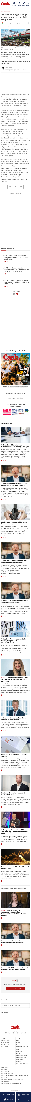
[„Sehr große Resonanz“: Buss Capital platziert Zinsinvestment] (15, 708)
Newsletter (19, 1059)
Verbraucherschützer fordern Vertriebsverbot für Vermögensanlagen (15, 446)
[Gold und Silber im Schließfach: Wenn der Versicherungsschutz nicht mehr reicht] (15, 667)
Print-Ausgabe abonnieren (15, 398)
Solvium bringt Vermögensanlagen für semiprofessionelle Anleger (14, 601)
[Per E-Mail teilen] (21, 187)
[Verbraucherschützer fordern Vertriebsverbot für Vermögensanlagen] (15, 435)
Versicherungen (5, 1040)
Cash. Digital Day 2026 (7, 1073)
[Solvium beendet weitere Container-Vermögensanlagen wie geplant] (15, 550)
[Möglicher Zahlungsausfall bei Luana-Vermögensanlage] (15, 512)
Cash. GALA (4, 1077)
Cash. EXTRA (4, 1069)
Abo (17, 1040)
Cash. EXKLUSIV (5, 1071)
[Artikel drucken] (15, 187)
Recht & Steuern (5, 1052)
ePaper (18, 1042)
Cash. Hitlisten (5, 1081)
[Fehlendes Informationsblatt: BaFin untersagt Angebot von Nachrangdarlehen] (15, 629)
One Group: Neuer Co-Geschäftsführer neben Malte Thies (14, 794)
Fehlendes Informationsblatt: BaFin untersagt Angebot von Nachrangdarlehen (13, 640)
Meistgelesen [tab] (11, 249)
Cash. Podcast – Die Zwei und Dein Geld (11, 1083)
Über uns (18, 1061)
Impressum (19, 1051)
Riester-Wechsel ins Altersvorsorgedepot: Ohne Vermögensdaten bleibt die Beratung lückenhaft (14, 912)
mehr (8, 261)
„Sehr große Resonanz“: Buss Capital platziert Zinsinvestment (14, 719)
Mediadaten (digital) (22, 1055)
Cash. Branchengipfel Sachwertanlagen (12, 1079)
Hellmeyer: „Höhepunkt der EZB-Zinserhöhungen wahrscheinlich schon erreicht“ (15, 831)
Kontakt (18, 1053)
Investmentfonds (6, 1044)
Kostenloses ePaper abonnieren (15, 393)
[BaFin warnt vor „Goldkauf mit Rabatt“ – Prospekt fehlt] (15, 857)
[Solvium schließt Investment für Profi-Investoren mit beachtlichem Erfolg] (15, 473)
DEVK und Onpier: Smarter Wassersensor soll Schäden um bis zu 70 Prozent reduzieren (16, 269)
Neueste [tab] (3, 249)
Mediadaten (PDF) (21, 1057)
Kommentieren (15, 193)
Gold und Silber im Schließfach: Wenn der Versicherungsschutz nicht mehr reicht (14, 679)
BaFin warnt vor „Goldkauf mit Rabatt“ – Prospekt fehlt (15, 868)
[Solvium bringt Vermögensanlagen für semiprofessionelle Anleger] (15, 590)
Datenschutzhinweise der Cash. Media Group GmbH (22, 1048)
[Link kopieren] (9, 187)
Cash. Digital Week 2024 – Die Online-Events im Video (15, 1075)
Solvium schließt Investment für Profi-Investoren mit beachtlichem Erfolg (14, 484)
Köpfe (2, 1054)
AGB (17, 1044)
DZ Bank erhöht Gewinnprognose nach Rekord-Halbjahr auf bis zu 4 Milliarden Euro (16, 282)
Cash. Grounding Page (22, 1063)
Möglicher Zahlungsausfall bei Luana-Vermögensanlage (14, 523)
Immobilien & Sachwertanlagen (6, 1047)
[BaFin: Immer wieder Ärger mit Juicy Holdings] (15, 744)
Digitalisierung (5, 1050)
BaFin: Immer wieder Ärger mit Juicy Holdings (14, 755)
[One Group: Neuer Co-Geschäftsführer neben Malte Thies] (15, 783)
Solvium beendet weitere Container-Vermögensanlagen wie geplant (14, 561)
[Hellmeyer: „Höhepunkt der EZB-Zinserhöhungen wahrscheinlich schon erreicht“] (15, 820)
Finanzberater (5, 1042)
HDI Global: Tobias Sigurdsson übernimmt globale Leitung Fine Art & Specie (16, 257)
